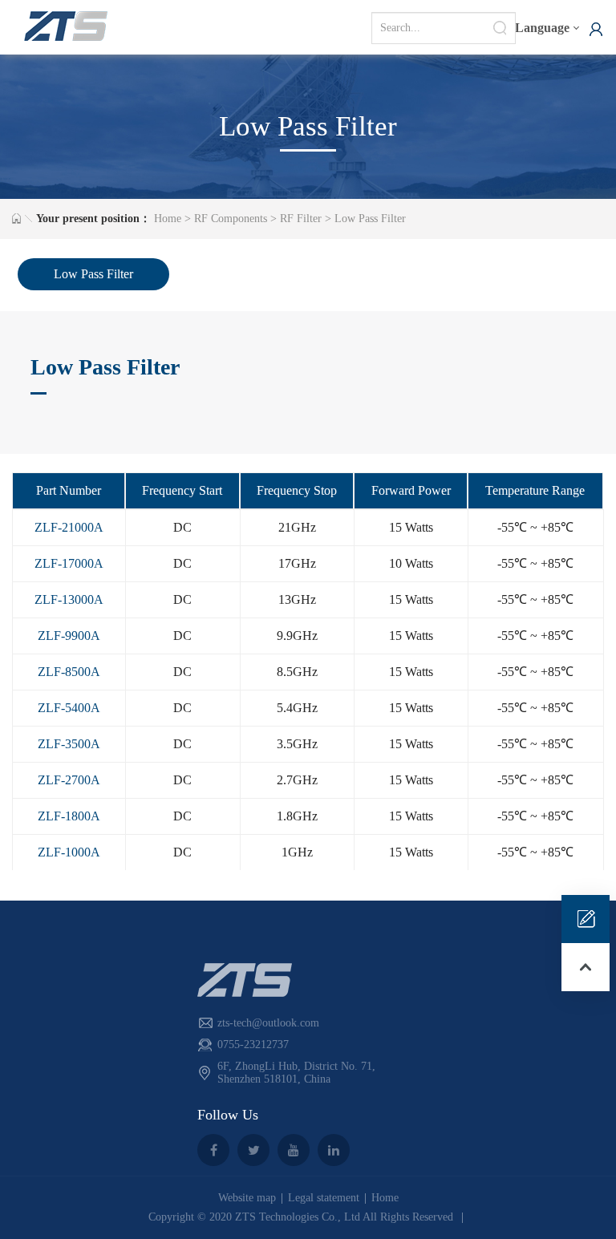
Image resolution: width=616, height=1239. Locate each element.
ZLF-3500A (69, 744)
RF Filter (301, 219)
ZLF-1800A (69, 816)
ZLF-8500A (69, 671)
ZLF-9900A (69, 635)
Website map (247, 1198)
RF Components (230, 219)
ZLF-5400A (69, 708)
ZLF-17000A (68, 563)
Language (542, 27)
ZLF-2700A (69, 780)
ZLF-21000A (68, 527)
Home (167, 219)
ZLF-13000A (68, 599)
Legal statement (323, 1198)
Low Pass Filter (370, 219)
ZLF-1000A (69, 852)
